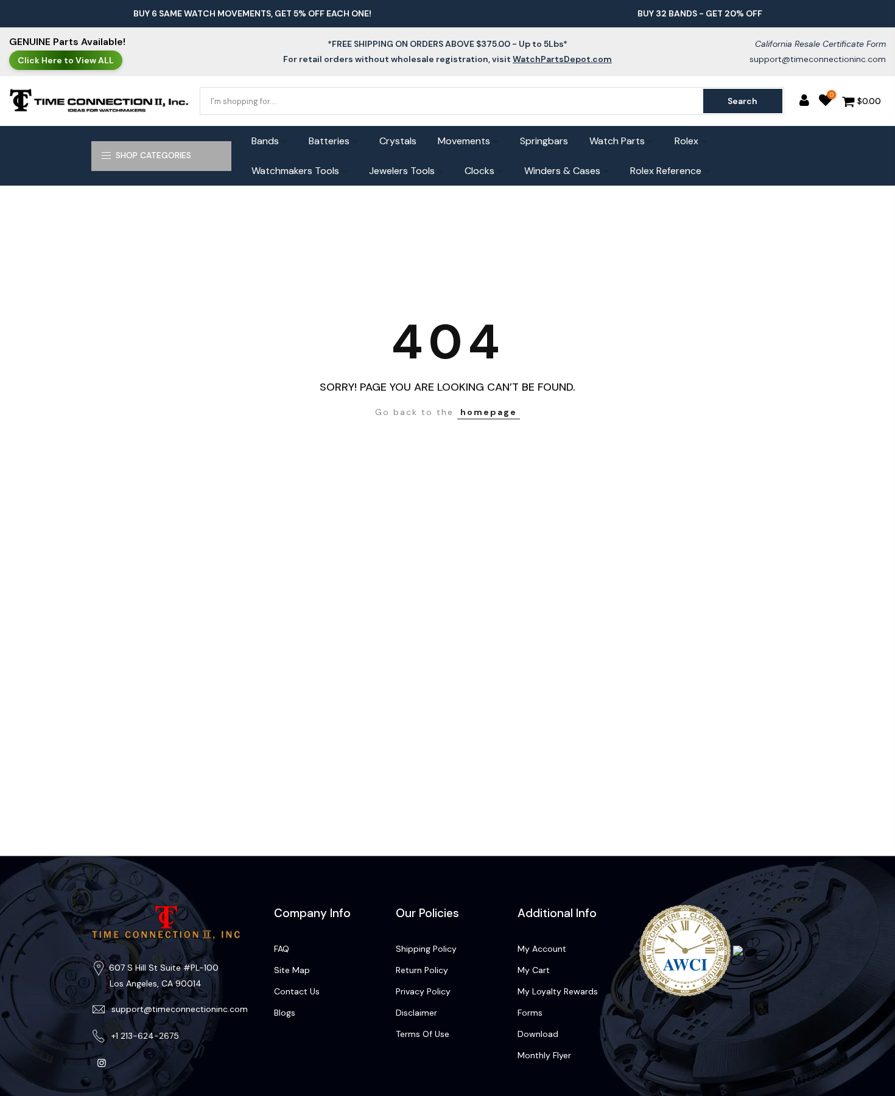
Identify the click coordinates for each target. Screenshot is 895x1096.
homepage (488, 412)
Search (742, 101)
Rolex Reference (665, 170)
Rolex (686, 140)
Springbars (544, 140)
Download (538, 1033)
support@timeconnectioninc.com (817, 59)
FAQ (281, 948)
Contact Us (297, 991)
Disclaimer (416, 1012)
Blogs (284, 1012)
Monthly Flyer (544, 1055)
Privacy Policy (423, 991)
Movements (464, 140)
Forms (530, 1012)
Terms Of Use (422, 1033)
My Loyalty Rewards (558, 991)
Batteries (329, 140)
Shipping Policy (426, 948)
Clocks (479, 170)
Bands (265, 140)
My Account (542, 948)
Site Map (292, 970)
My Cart (534, 970)
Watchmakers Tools (295, 170)
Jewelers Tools (402, 170)
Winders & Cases (562, 170)
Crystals (397, 140)
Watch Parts (617, 140)
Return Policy (422, 970)
